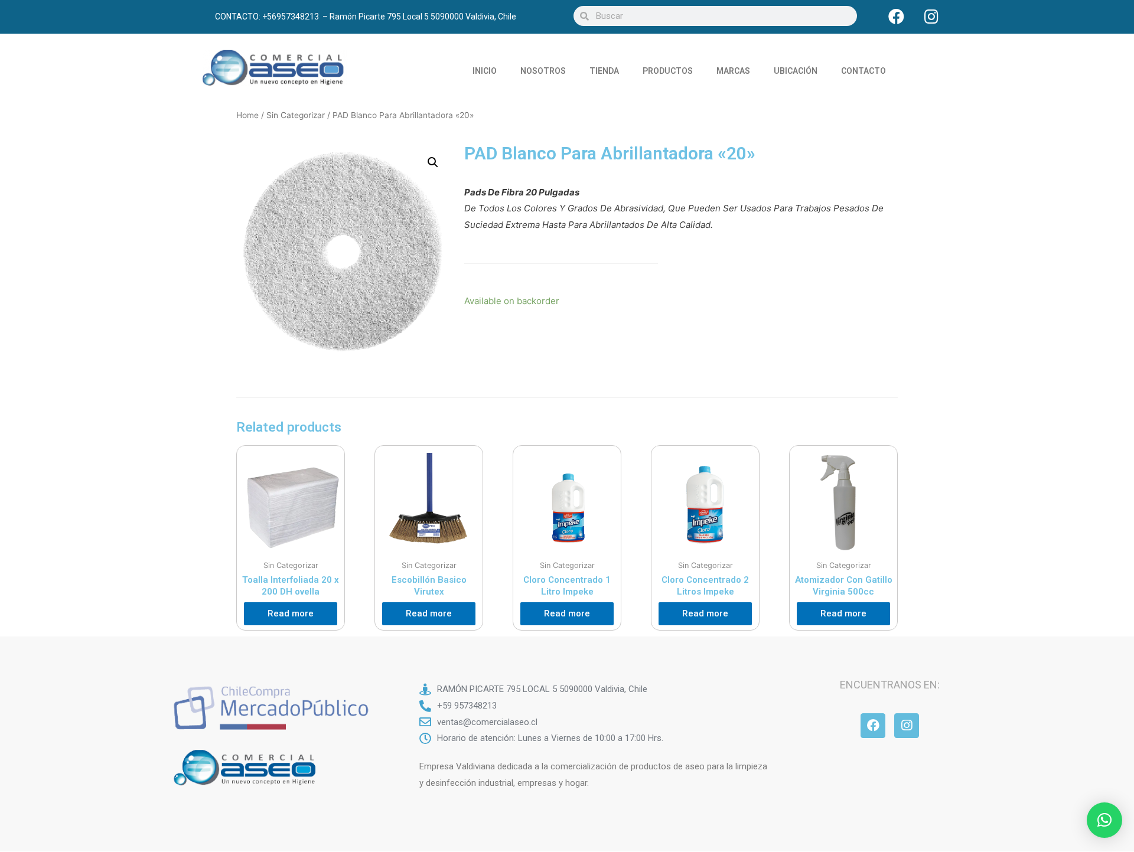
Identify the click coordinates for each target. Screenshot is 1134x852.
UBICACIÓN (795, 71)
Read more (291, 613)
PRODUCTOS (668, 71)
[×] (1104, 820)
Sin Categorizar (295, 115)
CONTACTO (863, 71)
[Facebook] (897, 16)
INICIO (484, 71)
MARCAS (733, 71)
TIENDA (604, 71)
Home (247, 115)
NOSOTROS (543, 71)
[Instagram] (931, 16)
